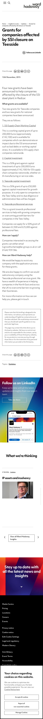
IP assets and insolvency (16, 478)
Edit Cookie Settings (10, 637)
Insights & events (13, 24)
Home (4, 24)
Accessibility (7, 661)
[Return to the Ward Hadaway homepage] (32, 6)
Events (5, 621)
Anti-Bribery (7, 652)
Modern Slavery (8, 645)
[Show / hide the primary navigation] (4, 3)
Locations (6, 613)
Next (38, 537)
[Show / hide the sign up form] (21, 586)
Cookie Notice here (12, 689)
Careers (5, 617)
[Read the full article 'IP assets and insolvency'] (17, 490)
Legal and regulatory (10, 641)
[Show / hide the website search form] (9, 3)
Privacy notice (8, 628)
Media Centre (8, 604)
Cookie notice (8, 632)
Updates (24, 24)
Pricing (5, 608)
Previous (4, 537)
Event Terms (7, 656)
